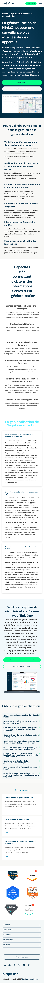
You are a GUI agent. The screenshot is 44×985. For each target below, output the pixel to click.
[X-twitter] (29, 965)
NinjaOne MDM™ (17, 13)
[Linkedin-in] (5, 965)
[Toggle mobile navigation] (40, 3)
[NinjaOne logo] (8, 3)
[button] (22, 716)
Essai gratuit (31, 3)
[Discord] (24, 965)
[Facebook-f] (14, 965)
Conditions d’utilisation (30, 979)
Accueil (5, 13)
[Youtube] (9, 965)
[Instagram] (19, 965)
